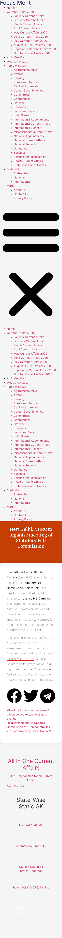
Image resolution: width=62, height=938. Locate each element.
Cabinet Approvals (26, 86)
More (10, 185)
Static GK (13, 169)
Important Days (24, 111)
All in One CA (15, 57)
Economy (20, 107)
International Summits (28, 127)
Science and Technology (30, 156)
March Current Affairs (28, 24)
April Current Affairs (27, 28)
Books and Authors (26, 82)
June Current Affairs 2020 (31, 36)
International (22, 181)
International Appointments (31, 119)
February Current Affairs (29, 20)
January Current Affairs (29, 16)
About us (19, 190)
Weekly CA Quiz (17, 61)
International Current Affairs (32, 123)
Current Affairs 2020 (20, 11)
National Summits (25, 144)
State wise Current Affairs (31, 165)
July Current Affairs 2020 (30, 40)
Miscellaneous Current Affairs (33, 132)
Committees (22, 94)
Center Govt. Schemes (28, 90)
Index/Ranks (22, 115)
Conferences (22, 98)
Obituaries (20, 148)
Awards (18, 74)
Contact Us (21, 194)
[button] (31, 263)
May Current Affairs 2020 (30, 32)
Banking (19, 78)
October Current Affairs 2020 (33, 53)
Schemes (19, 152)
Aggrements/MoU (25, 69)
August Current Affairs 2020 (32, 45)
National (19, 177)
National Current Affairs (29, 140)
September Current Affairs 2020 (35, 49)
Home (11, 7)
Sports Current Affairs (28, 161)
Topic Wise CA (16, 65)
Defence (19, 103)
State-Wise (21, 173)
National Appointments (29, 136)
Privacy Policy (23, 198)
